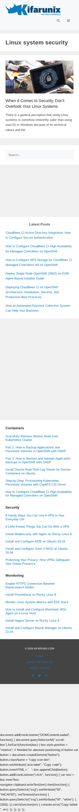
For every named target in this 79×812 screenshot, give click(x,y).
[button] (58, 20)
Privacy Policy (39, 668)
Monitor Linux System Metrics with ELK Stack (37, 602)
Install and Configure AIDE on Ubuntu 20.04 (35, 541)
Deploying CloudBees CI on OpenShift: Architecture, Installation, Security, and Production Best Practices (32, 292)
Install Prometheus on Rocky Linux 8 (31, 594)
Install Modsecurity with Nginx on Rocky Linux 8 (39, 534)
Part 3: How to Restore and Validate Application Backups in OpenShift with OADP (38, 460)
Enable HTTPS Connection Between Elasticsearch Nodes (30, 585)
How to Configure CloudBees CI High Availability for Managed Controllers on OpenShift (39, 493)
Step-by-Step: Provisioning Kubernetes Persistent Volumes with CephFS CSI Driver (36, 482)
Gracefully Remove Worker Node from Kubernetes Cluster (32, 438)
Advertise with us (40, 662)
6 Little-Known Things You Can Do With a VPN (37, 526)
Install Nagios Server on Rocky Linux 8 (32, 620)
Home (39, 656)
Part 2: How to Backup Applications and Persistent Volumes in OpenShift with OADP (36, 449)
